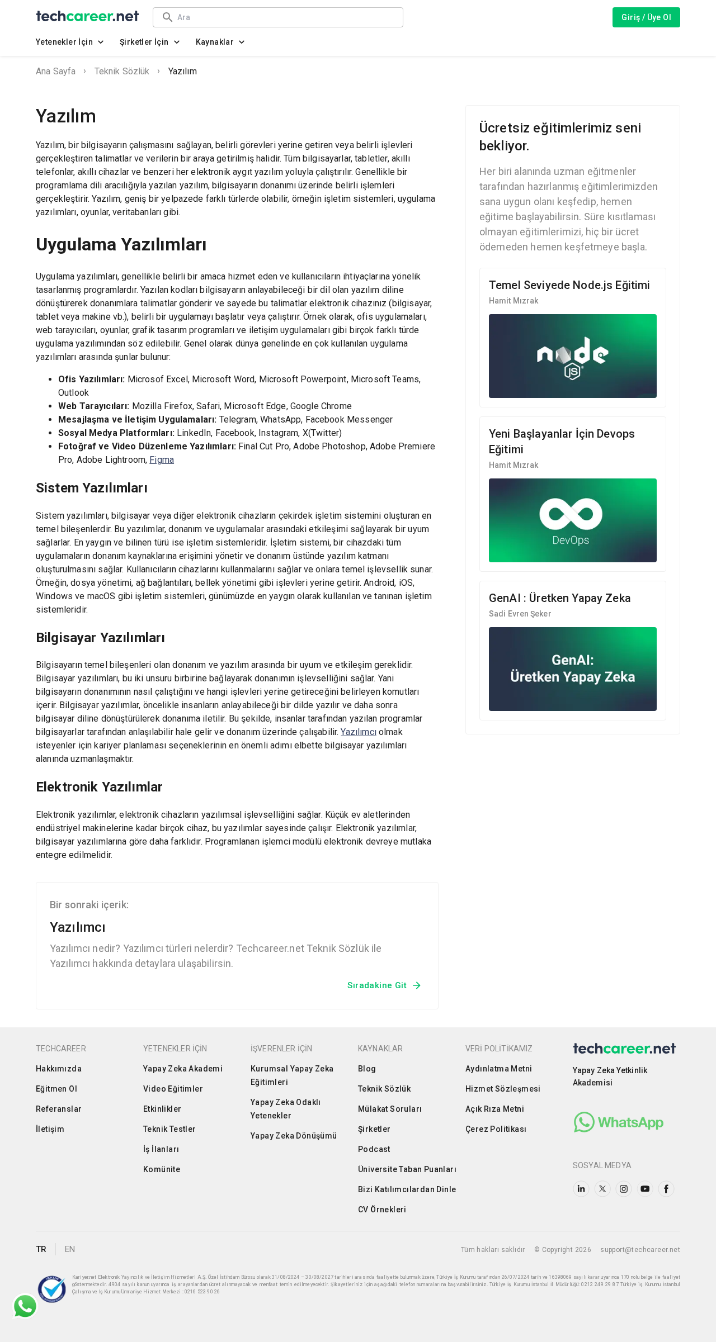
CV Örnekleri (382, 1209)
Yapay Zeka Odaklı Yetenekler (286, 1109)
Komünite (161, 1169)
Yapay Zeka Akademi (183, 1068)
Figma (161, 459)
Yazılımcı (358, 732)
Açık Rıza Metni (494, 1108)
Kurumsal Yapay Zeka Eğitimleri (292, 1075)
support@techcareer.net (640, 1250)
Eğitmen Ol (56, 1088)
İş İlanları (161, 1149)
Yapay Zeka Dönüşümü (294, 1135)
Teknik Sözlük (122, 71)
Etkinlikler (162, 1108)
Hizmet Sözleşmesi (503, 1088)
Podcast (374, 1149)
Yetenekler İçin (64, 41)
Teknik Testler (169, 1129)
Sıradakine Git (377, 985)
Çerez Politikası (495, 1129)
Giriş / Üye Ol (646, 17)
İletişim (50, 1129)
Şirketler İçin (144, 41)
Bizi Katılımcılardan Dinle (407, 1189)
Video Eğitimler (173, 1088)
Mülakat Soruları (390, 1108)
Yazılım (182, 71)
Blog (367, 1068)
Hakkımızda (59, 1068)
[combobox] (285, 17)
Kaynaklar (215, 41)
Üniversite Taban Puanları (407, 1169)
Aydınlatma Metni (498, 1068)
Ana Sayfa (56, 71)
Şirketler (374, 1129)
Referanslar (59, 1108)
